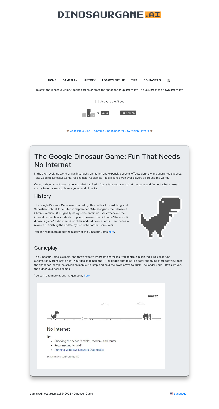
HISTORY (90, 80)
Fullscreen (128, 113)
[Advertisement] (109, 49)
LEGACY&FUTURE (113, 80)
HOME (52, 80)
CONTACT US (152, 80)
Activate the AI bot (112, 101)
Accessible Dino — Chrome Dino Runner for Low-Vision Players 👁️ (111, 131)
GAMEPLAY (70, 80)
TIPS (134, 80)
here (111, 231)
